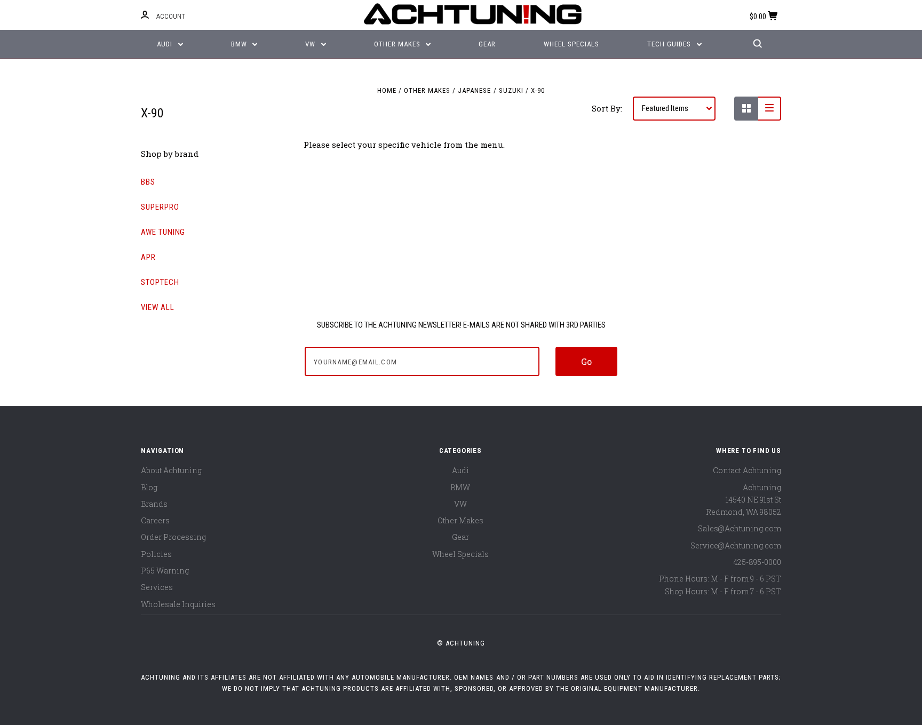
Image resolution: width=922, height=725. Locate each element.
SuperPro (160, 207)
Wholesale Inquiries (178, 604)
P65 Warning (165, 570)
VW (311, 44)
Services (157, 587)
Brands (154, 504)
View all (157, 307)
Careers (155, 520)
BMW (240, 44)
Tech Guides (670, 44)
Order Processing (173, 537)
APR (148, 257)
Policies (156, 554)
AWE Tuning (163, 232)
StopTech (160, 282)
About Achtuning (171, 470)
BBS (148, 182)
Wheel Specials (571, 44)
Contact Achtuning (747, 470)
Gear (487, 44)
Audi (165, 44)
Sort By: (607, 108)
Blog (149, 487)
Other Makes (398, 44)
